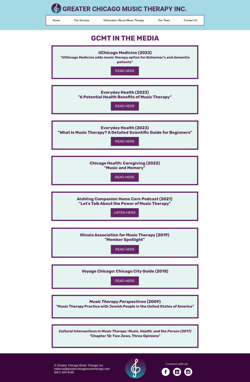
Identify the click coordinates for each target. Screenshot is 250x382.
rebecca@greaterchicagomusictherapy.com (82, 368)
